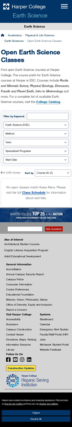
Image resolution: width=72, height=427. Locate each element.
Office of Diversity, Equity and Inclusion (29, 304)
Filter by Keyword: (14, 116)
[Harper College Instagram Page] (22, 360)
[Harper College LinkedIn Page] (29, 360)
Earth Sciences (14, 41)
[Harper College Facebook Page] (8, 360)
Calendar (45, 324)
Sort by (29, 173)
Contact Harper (15, 334)
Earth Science (30, 15)
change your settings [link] (48, 404)
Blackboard (46, 319)
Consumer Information (19, 284)
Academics (14, 35)
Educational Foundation (20, 294)
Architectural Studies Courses (21, 244)
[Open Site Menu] (60, 7)
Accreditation (13, 269)
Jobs (43, 339)
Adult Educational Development (22, 256)
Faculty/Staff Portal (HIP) (54, 334)
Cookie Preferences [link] (17, 289)
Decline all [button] (36, 419)
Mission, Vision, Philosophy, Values (27, 299)
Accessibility (13, 319)
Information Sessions (18, 344)
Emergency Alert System (54, 329)
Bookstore (12, 324)
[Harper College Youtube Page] (15, 360)
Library (10, 349)
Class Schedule (33, 192)
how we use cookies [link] (14, 404)
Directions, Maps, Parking (21, 339)
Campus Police (15, 279)
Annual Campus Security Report (25, 274)
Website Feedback (50, 349)
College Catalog (48, 102)
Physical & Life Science (39, 35)
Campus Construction (19, 329)
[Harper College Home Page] (2, 35)
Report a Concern (16, 310)
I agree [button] (36, 412)
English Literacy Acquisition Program (26, 250)
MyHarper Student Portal (54, 344)
